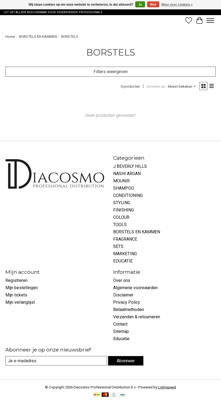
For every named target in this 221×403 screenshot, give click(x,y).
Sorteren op (156, 86)
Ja (140, 4)
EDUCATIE (123, 261)
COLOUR (121, 217)
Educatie (121, 338)
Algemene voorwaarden (135, 287)
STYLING (121, 202)
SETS (118, 246)
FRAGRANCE (125, 239)
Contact (120, 324)
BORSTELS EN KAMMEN (38, 37)
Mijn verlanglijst (20, 302)
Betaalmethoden (128, 309)
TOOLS (120, 224)
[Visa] (122, 395)
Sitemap (121, 331)
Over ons (121, 280)
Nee (153, 4)
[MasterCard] (105, 395)
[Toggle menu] (210, 20)
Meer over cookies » (177, 4)
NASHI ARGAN (127, 173)
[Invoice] (113, 395)
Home (10, 37)
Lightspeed (167, 387)
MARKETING (125, 253)
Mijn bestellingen (21, 287)
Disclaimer (123, 295)
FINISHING (123, 210)
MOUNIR (121, 180)
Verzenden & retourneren (136, 316)
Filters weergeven (111, 71)
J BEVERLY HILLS (130, 166)
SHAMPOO (123, 188)
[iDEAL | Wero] (96, 395)
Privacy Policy (126, 302)
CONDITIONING (128, 195)
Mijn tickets (16, 295)
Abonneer (126, 360)
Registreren (16, 280)
